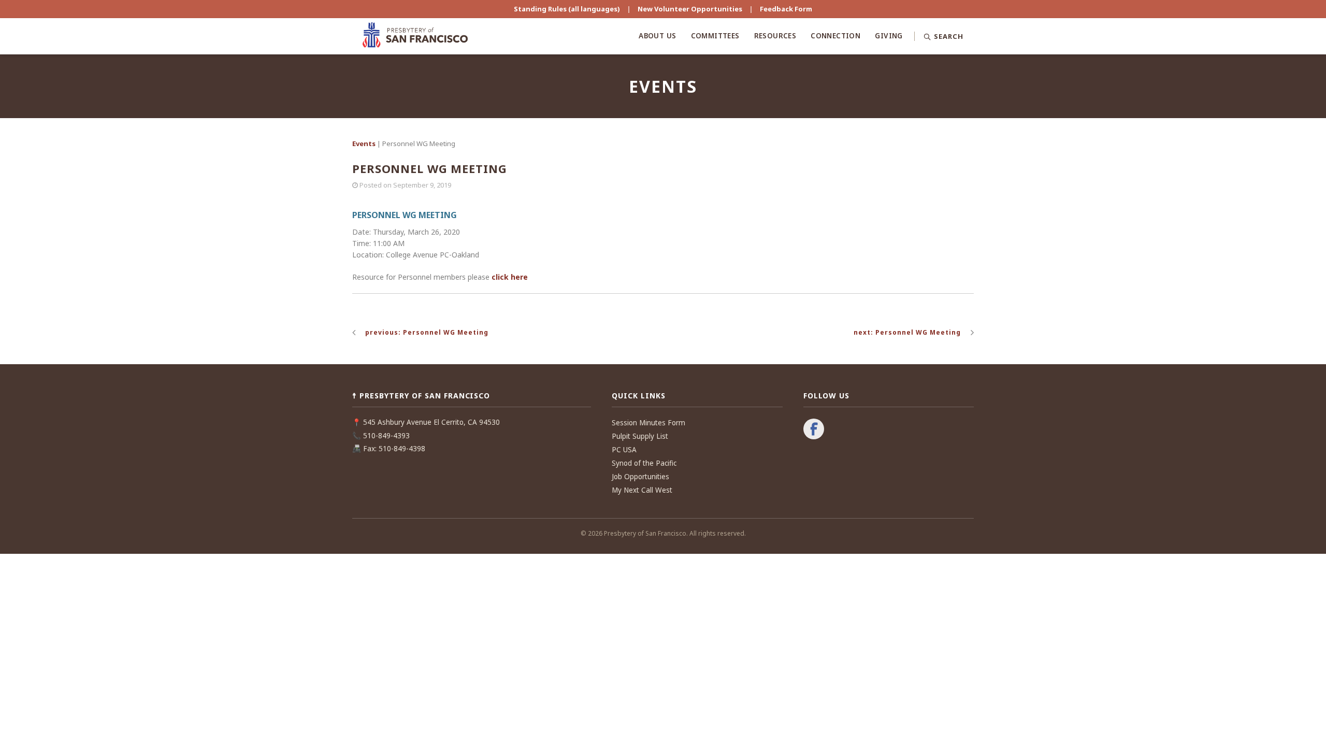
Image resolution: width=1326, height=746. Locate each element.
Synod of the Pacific (644, 463)
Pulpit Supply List (640, 436)
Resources (775, 35)
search (1133, 73)
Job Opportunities (640, 476)
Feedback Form (786, 8)
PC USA (624, 449)
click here (510, 277)
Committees (715, 35)
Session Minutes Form (648, 422)
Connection (835, 35)
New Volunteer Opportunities (690, 8)
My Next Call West (642, 490)
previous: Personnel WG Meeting (426, 332)
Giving (888, 35)
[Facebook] (813, 430)
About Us (657, 35)
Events (364, 143)
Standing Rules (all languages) (567, 8)
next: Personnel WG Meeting (907, 332)
